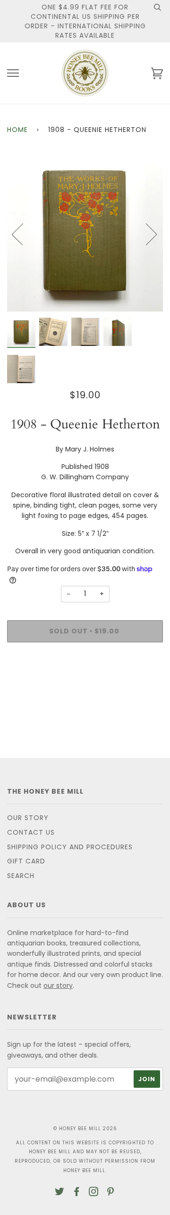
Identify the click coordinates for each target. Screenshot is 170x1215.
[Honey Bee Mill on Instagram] (94, 1193)
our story (58, 985)
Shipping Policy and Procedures (70, 847)
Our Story (28, 817)
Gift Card (26, 861)
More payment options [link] (85, 682)
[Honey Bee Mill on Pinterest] (111, 1193)
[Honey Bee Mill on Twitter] (60, 1193)
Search (20, 875)
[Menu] (13, 73)
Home (17, 129)
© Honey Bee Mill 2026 (85, 1128)
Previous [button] (23, 233)
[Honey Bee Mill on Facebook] (77, 1193)
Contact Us (31, 832)
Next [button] (145, 233)
